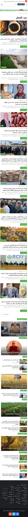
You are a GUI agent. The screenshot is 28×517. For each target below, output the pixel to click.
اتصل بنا (4, 490)
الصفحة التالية (6, 314)
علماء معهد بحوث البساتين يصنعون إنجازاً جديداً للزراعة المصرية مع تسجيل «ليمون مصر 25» (14, 353)
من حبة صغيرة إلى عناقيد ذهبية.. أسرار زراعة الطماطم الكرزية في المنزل (14, 334)
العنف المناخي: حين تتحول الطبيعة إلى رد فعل (10, 360)
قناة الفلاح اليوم (24, 491)
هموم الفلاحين (12, 499)
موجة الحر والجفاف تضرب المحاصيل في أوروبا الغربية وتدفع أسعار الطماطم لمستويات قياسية (10, 457)
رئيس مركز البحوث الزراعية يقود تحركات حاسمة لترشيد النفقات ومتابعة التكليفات (14, 274)
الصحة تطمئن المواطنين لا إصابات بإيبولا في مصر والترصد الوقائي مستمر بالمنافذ (10, 474)
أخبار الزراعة (23, 498)
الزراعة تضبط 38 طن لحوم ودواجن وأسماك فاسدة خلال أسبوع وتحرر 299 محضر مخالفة (15, 189)
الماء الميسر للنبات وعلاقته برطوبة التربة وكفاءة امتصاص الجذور (15, 414)
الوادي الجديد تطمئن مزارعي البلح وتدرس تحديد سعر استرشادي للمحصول (14, 448)
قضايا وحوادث (12, 486)
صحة (24, 504)
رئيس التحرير (23, 484)
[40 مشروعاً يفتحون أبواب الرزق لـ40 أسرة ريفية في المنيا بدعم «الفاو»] (23, 466)
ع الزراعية (10, 492)
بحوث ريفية (17, 496)
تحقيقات (10, 494)
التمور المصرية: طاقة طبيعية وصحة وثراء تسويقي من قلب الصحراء (15, 131)
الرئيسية (24, 13)
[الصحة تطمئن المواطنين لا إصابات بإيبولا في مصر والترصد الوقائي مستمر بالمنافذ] (23, 475)
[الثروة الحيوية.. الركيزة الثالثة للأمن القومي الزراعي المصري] (23, 367)
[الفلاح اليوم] (19, 4)
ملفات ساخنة (18, 498)
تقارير (18, 493)
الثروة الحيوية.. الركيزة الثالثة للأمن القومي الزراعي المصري (10, 366)
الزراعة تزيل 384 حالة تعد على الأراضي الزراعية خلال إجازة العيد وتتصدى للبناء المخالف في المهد (14, 74)
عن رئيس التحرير (5, 498)
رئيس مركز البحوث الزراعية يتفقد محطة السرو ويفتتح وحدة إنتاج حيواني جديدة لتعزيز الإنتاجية (14, 159)
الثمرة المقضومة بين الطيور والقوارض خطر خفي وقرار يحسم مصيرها (10, 428)
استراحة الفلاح (18, 502)
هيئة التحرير (4, 493)
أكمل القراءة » (23, 46)
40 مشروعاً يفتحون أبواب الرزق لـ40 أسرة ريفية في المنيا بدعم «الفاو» (10, 465)
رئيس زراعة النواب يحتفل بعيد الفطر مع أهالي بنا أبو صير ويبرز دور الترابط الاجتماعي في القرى (14, 217)
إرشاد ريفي (17, 487)
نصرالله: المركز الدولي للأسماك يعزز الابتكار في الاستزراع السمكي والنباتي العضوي (10, 394)
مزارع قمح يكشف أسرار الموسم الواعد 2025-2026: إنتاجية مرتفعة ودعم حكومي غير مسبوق (14, 386)
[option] (14, 329)
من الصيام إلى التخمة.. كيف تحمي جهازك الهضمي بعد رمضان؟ (15, 103)
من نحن (4, 495)
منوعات (11, 502)
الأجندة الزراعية (25, 487)
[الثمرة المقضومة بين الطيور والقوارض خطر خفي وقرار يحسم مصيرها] (23, 429)
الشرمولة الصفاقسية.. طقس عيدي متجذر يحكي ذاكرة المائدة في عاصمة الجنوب (13, 39)
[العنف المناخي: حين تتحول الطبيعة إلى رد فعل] (23, 361)
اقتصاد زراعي (18, 490)
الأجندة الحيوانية (25, 494)
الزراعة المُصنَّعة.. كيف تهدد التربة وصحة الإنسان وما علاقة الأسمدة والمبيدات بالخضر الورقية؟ (9, 422)
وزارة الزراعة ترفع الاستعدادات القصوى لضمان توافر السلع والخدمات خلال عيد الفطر (14, 302)
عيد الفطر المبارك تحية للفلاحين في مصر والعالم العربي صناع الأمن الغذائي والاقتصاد (15, 246)
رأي (11, 490)
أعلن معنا (4, 488)
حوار (18, 485)
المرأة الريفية (10, 496)
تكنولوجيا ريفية (24, 500)
